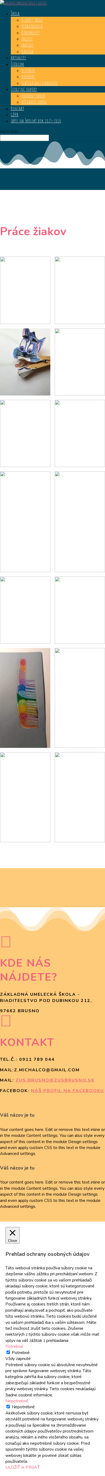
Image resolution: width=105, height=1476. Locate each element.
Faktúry (27, 45)
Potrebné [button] (14, 1346)
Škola (15, 13)
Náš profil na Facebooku (67, 1091)
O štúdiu (28, 70)
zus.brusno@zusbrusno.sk (55, 1080)
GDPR (14, 114)
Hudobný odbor (34, 95)
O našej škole (32, 20)
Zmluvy (27, 39)
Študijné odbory (24, 89)
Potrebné (21, 1353)
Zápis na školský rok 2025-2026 (36, 121)
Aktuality (18, 57)
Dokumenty (31, 32)
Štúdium (17, 64)
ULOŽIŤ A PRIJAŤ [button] (22, 1467)
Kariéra (28, 51)
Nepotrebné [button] (16, 1401)
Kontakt (17, 108)
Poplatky (28, 76)
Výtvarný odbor (34, 102)
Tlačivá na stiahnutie (40, 83)
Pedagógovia (32, 26)
